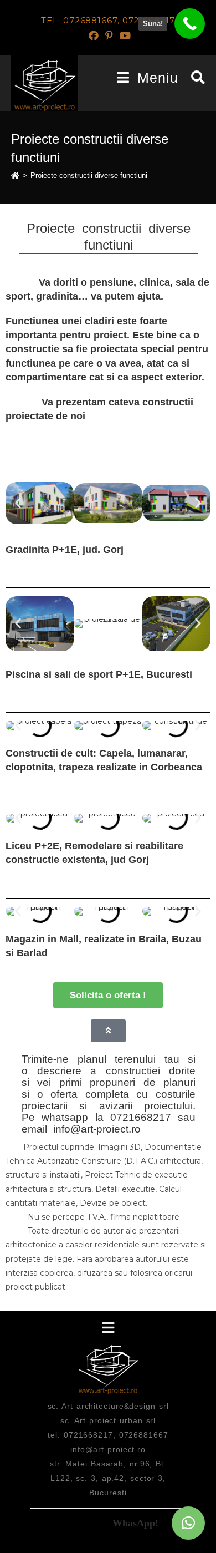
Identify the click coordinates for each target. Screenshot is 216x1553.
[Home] (15, 175)
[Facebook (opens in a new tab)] (93, 36)
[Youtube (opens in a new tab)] (123, 36)
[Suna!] (189, 23)
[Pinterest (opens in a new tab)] (109, 36)
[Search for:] (194, 77)
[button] (18, 503)
